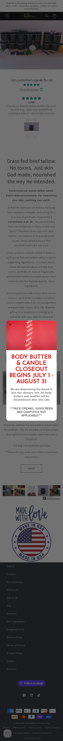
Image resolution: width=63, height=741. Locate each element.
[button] (10, 324)
